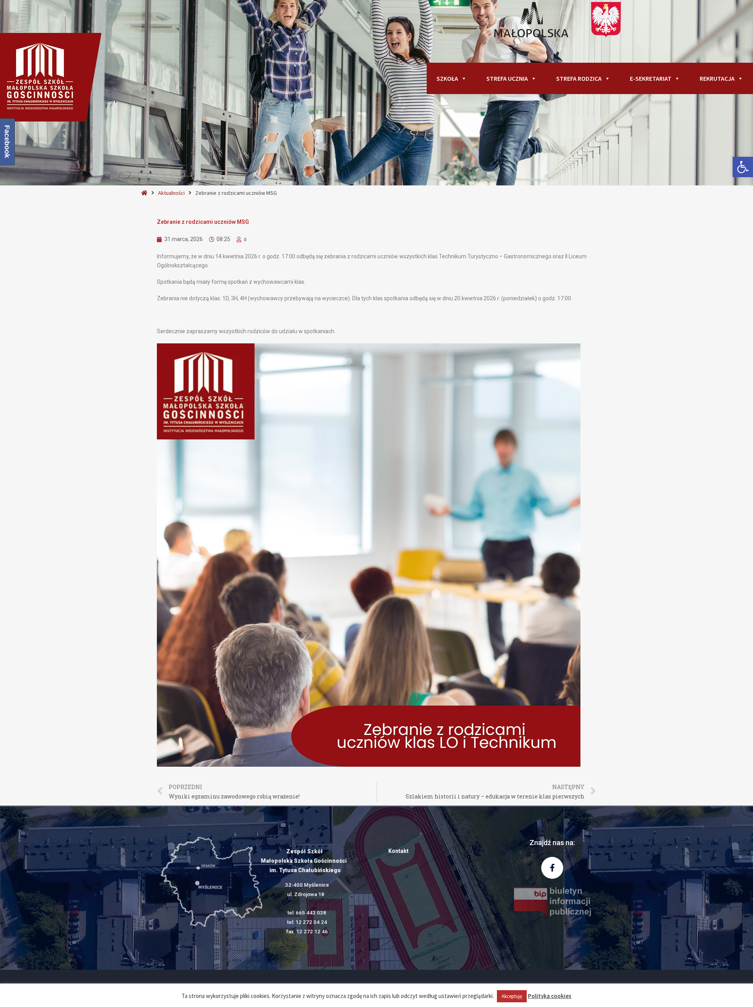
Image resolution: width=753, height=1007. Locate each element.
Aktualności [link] (171, 192)
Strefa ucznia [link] (507, 78)
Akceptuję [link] (512, 996)
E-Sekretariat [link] (650, 78)
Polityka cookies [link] (549, 996)
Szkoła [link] (447, 78)
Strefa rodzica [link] (579, 78)
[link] (743, 167)
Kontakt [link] (398, 851)
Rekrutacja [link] (717, 78)
